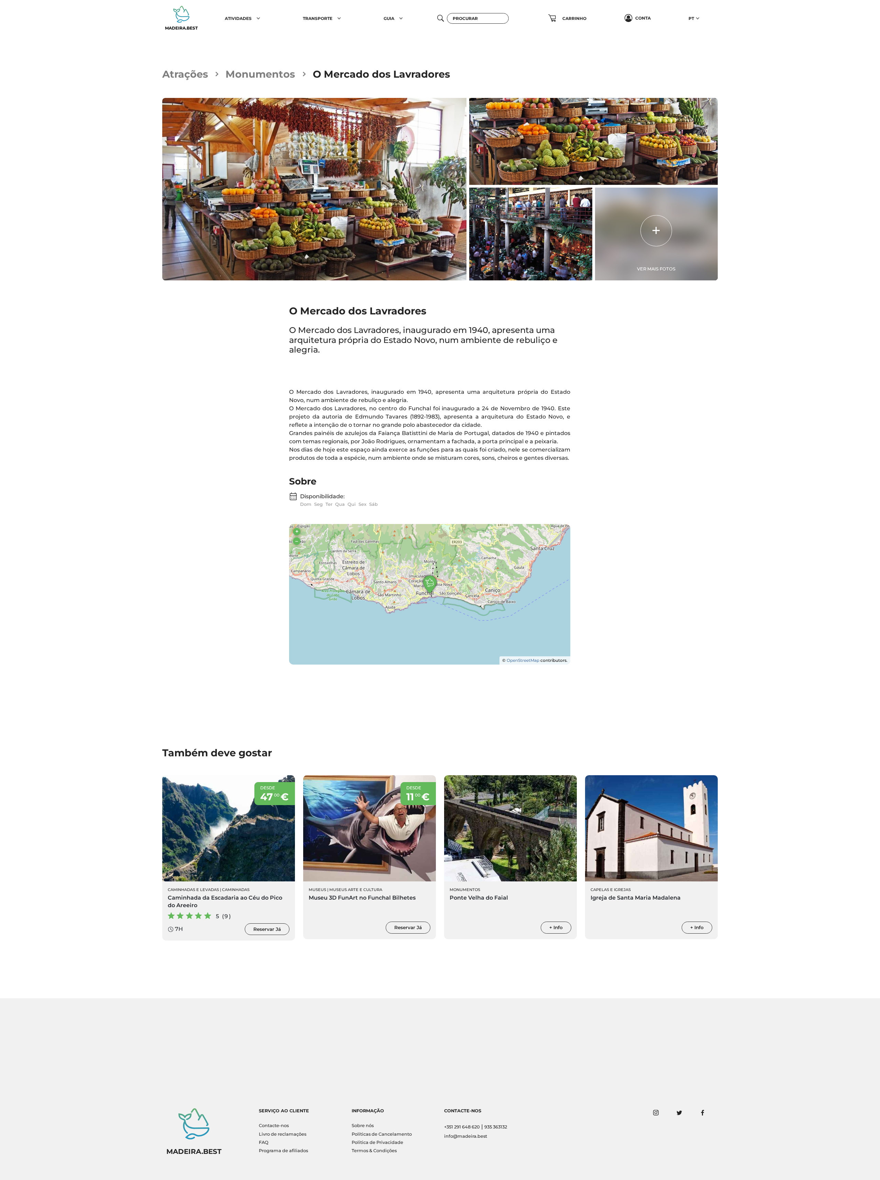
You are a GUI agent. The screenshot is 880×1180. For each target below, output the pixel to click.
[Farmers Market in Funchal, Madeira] (314, 189)
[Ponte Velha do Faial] (510, 828)
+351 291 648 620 (462, 1126)
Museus (317, 889)
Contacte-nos (274, 1125)
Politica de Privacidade (377, 1142)
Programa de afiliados (283, 1150)
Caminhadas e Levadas (193, 889)
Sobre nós (363, 1125)
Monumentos (260, 74)
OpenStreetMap (523, 660)
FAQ (263, 1142)
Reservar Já (267, 929)
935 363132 (495, 1126)
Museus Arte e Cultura (355, 889)
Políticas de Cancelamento (382, 1134)
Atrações (185, 74)
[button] (258, 18)
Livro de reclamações (282, 1134)
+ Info (556, 927)
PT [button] (691, 18)
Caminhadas (236, 889)
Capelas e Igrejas (611, 889)
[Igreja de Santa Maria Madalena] (651, 828)
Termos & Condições (374, 1150)
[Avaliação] (321, 367)
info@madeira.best (465, 1136)
